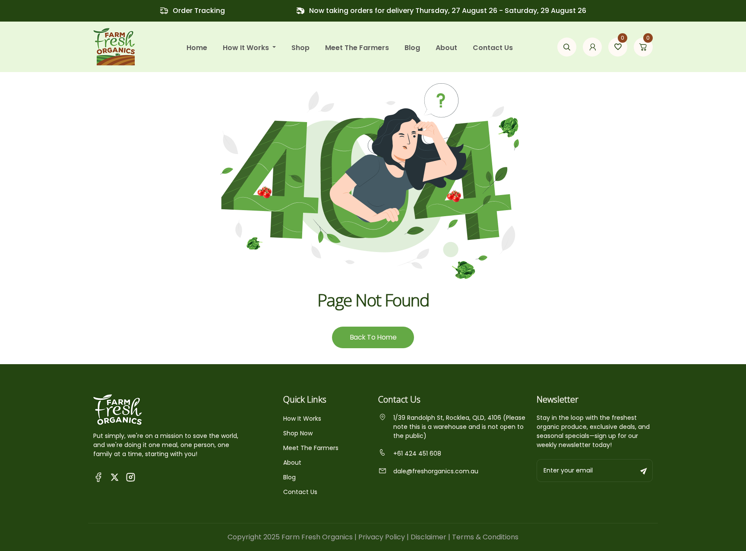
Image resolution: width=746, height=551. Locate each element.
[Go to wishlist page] (617, 47)
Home (196, 48)
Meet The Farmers (310, 448)
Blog (412, 48)
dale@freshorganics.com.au (435, 471)
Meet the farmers (357, 48)
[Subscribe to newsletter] (644, 470)
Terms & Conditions (485, 537)
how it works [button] (247, 48)
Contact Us (493, 48)
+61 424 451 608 (417, 453)
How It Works (302, 418)
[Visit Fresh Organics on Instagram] (130, 477)
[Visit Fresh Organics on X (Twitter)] (115, 477)
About (446, 48)
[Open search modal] (566, 47)
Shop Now (298, 433)
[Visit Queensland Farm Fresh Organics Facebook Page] (98, 477)
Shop (300, 48)
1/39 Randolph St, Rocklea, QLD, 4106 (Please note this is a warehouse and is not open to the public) (459, 426)
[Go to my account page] (592, 47)
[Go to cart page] (643, 47)
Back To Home (373, 337)
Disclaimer (428, 537)
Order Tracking (199, 11)
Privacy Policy (381, 537)
